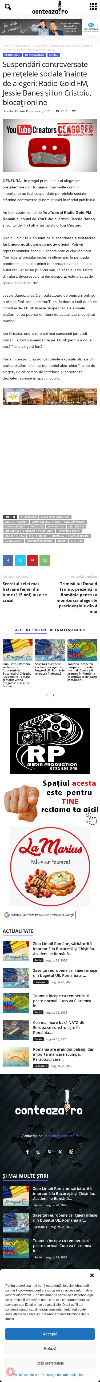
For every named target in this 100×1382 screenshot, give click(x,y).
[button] (92, 1275)
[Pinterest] (32, 560)
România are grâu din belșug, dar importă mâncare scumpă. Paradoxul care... (63, 1054)
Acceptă (50, 1334)
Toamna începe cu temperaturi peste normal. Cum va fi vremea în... (62, 1000)
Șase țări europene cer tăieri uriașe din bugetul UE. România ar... (65, 973)
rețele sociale (38, 536)
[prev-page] (47, 695)
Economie (40, 982)
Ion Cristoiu (56, 526)
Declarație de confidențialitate (63, 1375)
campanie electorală (46, 521)
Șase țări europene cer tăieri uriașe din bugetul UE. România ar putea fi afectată (50, 668)
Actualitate (22, 45)
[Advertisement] (50, 459)
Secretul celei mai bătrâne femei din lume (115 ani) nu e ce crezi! (25, 592)
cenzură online (74, 521)
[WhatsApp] (44, 560)
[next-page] (53, 695)
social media (13, 541)
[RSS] (50, 1152)
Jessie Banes (76, 526)
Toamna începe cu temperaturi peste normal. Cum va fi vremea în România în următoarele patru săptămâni (82, 672)
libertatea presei (69, 531)
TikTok (62, 541)
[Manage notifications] (10, 1371)
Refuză (50, 1348)
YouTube (76, 541)
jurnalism (12, 531)
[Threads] (72, 1152)
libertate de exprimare (38, 531)
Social (53, 55)
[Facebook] (8, 560)
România (58, 536)
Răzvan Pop (23, 111)
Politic (38, 1039)
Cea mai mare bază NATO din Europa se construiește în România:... (59, 1027)
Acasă (6, 45)
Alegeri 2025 (29, 517)
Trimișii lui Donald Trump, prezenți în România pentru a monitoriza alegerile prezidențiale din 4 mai (77, 597)
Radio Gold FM (15, 536)
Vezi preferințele (50, 1363)
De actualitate (34, 55)
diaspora (37, 526)
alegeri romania (16, 521)
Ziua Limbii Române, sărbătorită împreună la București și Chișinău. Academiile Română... (64, 948)
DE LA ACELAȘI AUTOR (67, 630)
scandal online (78, 536)
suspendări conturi (40, 541)
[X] (20, 560)
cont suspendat (16, 526)
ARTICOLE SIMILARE (31, 630)
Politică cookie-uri (26, 1375)
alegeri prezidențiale (55, 517)
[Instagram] (39, 1152)
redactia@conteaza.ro (61, 1136)
